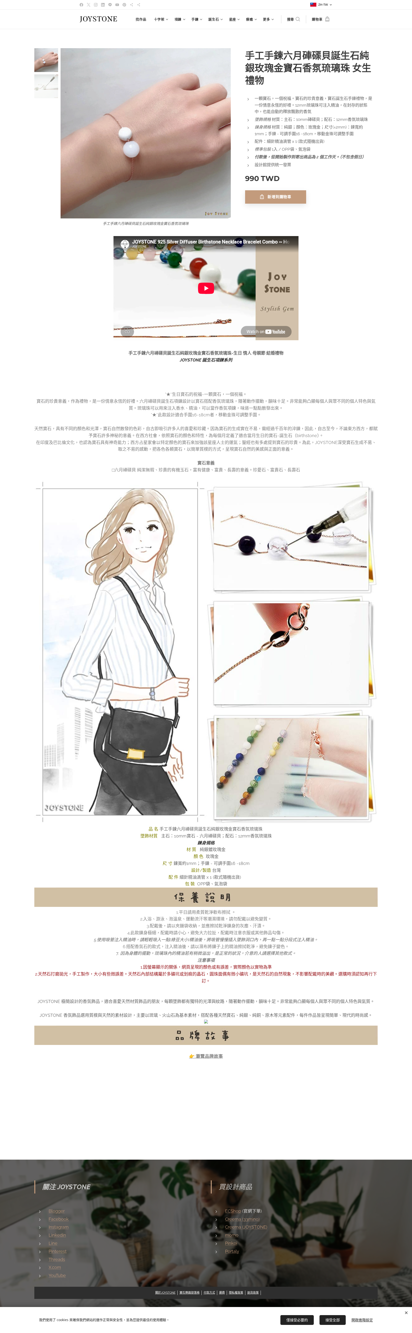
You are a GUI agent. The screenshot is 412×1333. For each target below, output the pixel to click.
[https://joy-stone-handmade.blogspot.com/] (139, 5)
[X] (89, 5)
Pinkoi (231, 1243)
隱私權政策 (236, 1292)
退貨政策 (253, 1292)
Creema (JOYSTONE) (246, 1227)
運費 (222, 1292)
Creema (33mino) (242, 1219)
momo (231, 1235)
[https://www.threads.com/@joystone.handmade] (131, 5)
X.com (55, 1267)
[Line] (110, 5)
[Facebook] (81, 5)
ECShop (233, 1211)
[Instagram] (96, 5)
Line (53, 1243)
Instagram (59, 1227)
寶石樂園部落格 (190, 1292)
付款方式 (209, 1292)
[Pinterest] (124, 5)
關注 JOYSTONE (66, 1187)
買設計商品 (235, 1187)
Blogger (57, 1211)
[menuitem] (142, 19)
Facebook (59, 1219)
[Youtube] (117, 5)
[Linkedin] (103, 5)
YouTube (57, 1275)
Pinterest (58, 1251)
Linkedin (57, 1235)
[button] (293, 19)
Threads (57, 1259)
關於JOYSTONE (165, 1292)
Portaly (232, 1251)
